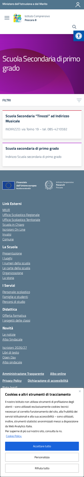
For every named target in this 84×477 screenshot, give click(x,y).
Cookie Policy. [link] (14, 436)
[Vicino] (79, 391)
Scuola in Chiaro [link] (13, 224)
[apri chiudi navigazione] (6, 18)
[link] (78, 36)
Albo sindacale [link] (12, 362)
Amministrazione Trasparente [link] (23, 373)
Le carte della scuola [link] (16, 268)
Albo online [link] (58, 373)
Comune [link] (8, 239)
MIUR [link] (6, 209)
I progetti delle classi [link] (16, 320)
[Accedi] (78, 4)
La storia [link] (8, 277)
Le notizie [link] (8, 334)
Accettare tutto (42, 446)
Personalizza (42, 457)
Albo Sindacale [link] (12, 339)
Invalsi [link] (6, 234)
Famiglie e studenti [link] (15, 296)
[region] (42, 432)
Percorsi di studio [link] (13, 301)
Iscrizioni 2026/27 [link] (14, 347)
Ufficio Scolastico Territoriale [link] (21, 219)
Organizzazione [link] (12, 272)
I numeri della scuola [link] (16, 263)
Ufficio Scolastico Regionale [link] (21, 214)
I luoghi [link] (7, 258)
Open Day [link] (9, 357)
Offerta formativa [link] (14, 315)
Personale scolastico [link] (16, 291)
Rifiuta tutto (42, 468)
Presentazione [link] (12, 253)
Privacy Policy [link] (12, 380)
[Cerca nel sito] (74, 27)
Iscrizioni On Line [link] (13, 229)
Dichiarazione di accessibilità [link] (48, 380)
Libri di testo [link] (10, 352)
